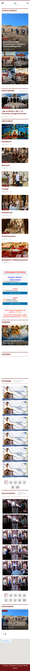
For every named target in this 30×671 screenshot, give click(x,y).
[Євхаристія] (15, 131)
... (24, 482)
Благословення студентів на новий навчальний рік (8, 63)
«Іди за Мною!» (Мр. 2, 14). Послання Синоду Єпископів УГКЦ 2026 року (21, 62)
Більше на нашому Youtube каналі (18, 381)
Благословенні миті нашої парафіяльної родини (7, 79)
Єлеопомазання (9, 236)
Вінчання (6, 165)
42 (19, 600)
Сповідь (5, 189)
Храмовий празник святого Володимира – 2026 (21, 79)
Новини (5, 610)
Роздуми (6, 322)
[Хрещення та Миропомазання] (15, 250)
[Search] (27, 3)
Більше (25, 322)
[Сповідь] (15, 179)
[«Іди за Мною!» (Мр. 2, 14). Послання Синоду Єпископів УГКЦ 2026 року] (15, 101)
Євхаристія (6, 141)
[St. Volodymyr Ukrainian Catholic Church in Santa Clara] (15, 3)
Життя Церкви (8, 91)
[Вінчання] (15, 155)
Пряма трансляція (15, 283)
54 (12, 487)
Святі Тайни (7, 121)
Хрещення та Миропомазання (15, 260)
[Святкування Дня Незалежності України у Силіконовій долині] (15, 32)
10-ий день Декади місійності (13, 341)
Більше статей (23, 90)
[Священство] (15, 202)
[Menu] (3, 3)
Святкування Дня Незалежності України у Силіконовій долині (14, 44)
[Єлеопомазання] (15, 226)
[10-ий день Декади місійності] (15, 335)
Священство (7, 212)
